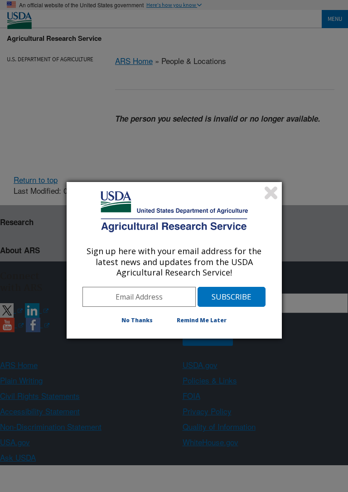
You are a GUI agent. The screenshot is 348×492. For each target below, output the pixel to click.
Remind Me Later (202, 320)
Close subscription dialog (271, 193)
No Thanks (137, 320)
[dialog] (174, 260)
